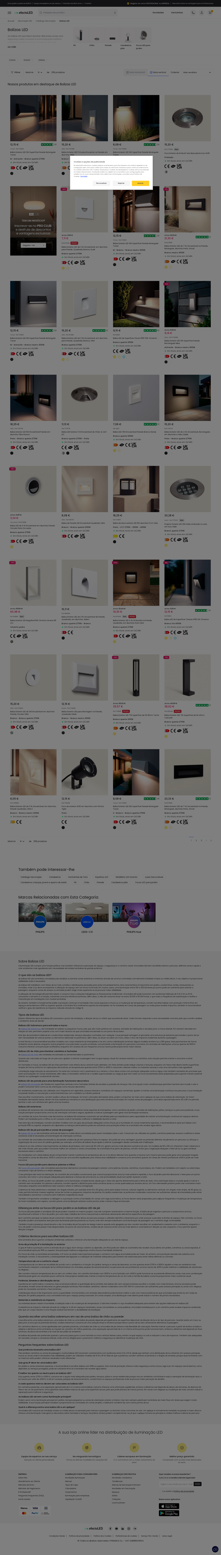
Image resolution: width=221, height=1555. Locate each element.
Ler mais (83, 176)
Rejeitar (121, 183)
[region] (111, 173)
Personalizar (101, 183)
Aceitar (140, 183)
